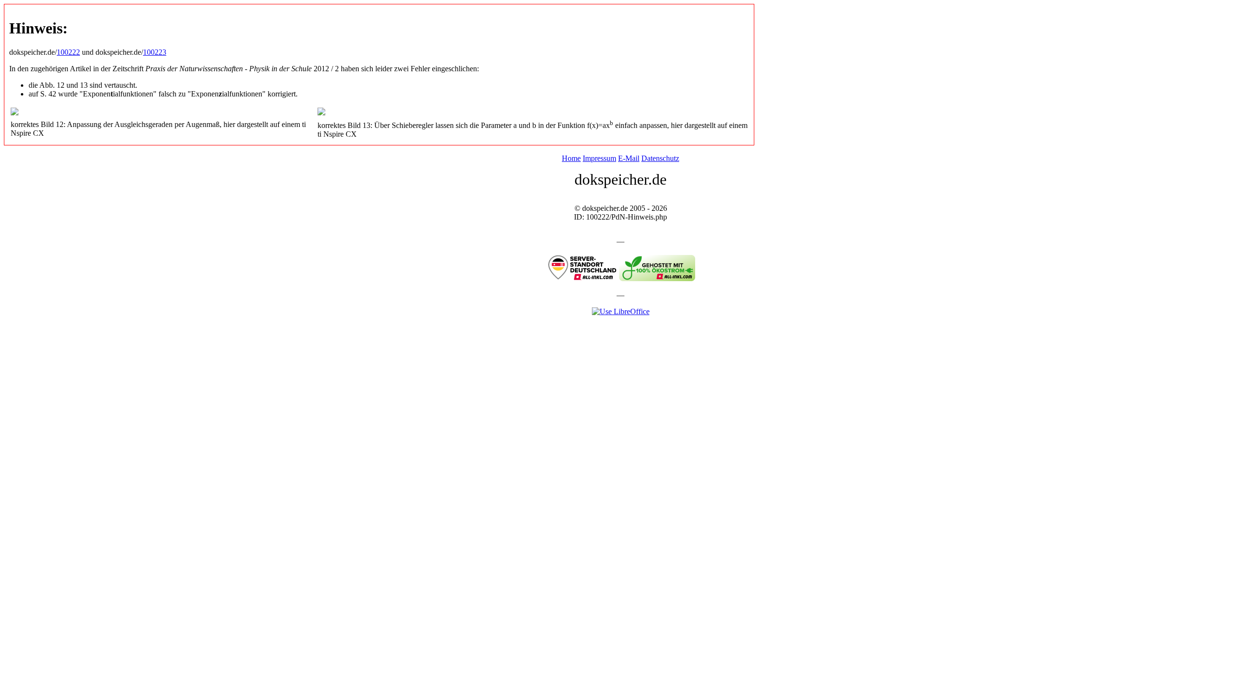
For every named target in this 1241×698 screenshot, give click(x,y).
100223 (154, 52)
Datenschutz (660, 158)
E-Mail (628, 158)
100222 (68, 52)
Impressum (599, 158)
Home (571, 158)
